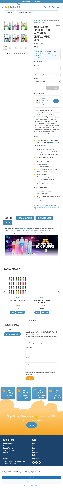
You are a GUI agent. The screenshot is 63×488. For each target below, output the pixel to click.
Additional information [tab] (25, 218)
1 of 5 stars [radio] (34, 343)
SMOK (17, 297)
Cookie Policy (27, 485)
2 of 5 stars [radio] (36, 343)
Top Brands (40, 391)
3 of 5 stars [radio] (37, 343)
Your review (29, 347)
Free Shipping (10, 391)
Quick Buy (20, 312)
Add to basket (52, 88)
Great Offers (56, 391)
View (12, 312)
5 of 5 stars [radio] (41, 343)
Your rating (29, 343)
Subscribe (31, 425)
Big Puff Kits (40, 20)
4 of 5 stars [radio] (39, 343)
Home (35, 20)
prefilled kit (21, 228)
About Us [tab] (7, 223)
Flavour (36, 72)
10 (24, 53)
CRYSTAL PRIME (40, 44)
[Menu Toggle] (58, 7)
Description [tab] (8, 218)
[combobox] (10, 12)
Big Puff (48, 205)
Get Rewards (25, 391)
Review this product (12, 334)
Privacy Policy (34, 485)
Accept (31, 477)
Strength (36, 65)
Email (27, 365)
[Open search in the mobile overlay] (37, 12)
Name (27, 357)
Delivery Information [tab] (44, 218)
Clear (35, 83)
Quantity (36, 78)
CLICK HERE (54, 142)
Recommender (53, 207)
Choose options (31, 482)
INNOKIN (42, 297)
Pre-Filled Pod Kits (44, 207)
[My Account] (49, 7)
